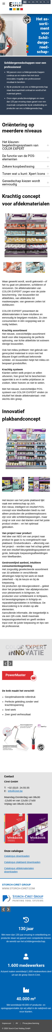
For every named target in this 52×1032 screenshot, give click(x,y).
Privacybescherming (31, 1023)
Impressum (6, 1023)
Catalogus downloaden (17, 856)
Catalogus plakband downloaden (22, 862)
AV (17, 1023)
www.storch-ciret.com (18, 888)
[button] (5, 663)
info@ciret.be (15, 791)
